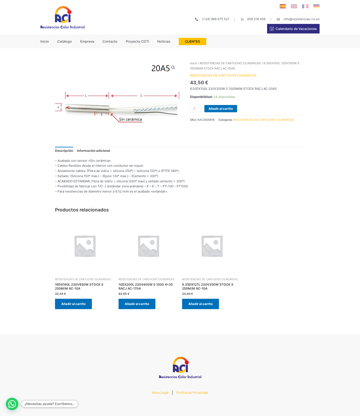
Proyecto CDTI (137, 41)
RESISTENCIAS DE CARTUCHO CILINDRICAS (230, 63)
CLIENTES (192, 41)
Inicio (44, 41)
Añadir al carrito (221, 109)
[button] (12, 404)
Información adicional (93, 151)
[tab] (64, 151)
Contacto (110, 41)
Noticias (163, 41)
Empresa (87, 41)
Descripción (64, 151)
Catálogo (64, 41)
